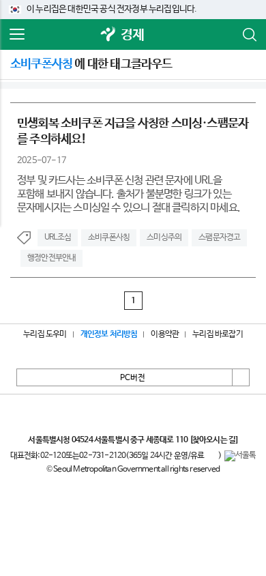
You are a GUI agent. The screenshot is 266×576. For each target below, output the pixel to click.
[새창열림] (108, 35)
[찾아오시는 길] (214, 440)
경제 (132, 35)
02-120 (52, 456)
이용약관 (165, 334)
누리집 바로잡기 (217, 334)
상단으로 (241, 377)
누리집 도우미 (44, 334)
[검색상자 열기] (249, 35)
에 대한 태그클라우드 (91, 64)
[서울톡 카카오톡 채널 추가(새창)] (240, 455)
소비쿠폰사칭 (109, 237)
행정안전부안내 (51, 258)
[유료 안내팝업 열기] (211, 455)
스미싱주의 (164, 237)
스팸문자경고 (219, 237)
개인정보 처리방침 (109, 334)
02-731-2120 (102, 456)
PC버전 (132, 378)
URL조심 (57, 237)
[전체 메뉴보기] (17, 35)
